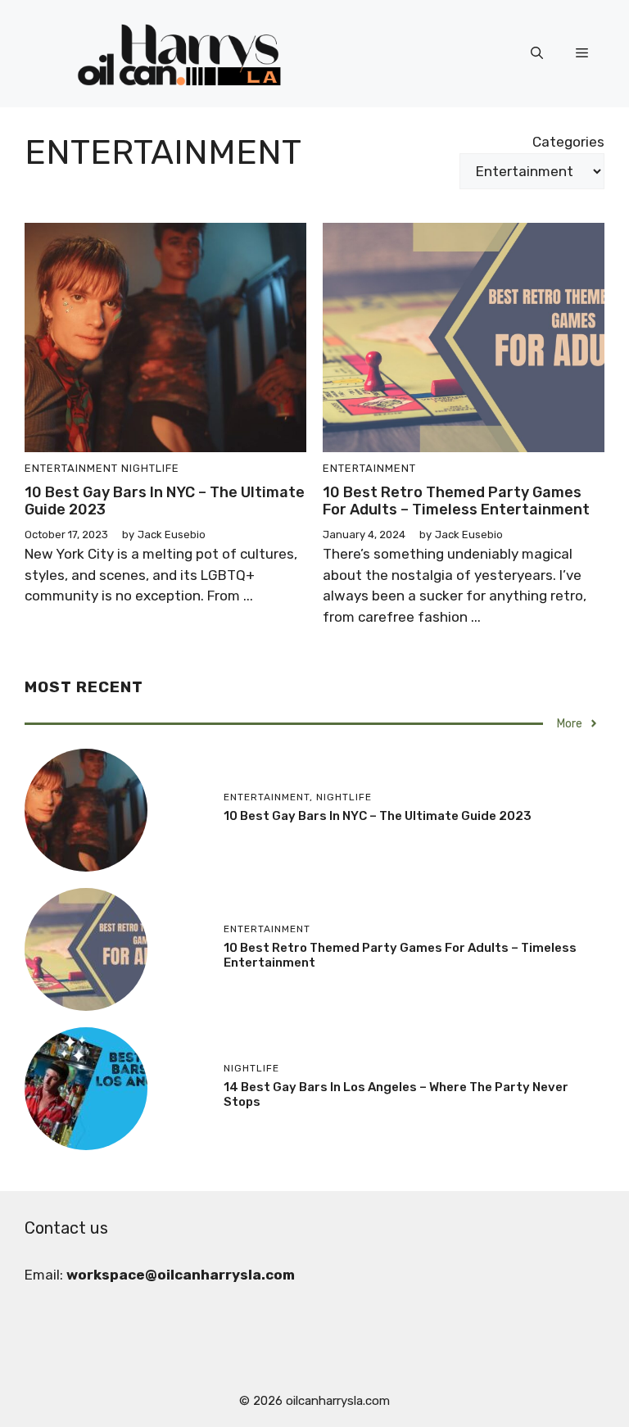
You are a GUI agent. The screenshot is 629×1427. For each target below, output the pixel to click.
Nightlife (150, 468)
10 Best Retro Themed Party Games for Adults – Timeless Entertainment (456, 501)
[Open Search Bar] (536, 54)
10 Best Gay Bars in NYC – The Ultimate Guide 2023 (165, 501)
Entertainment (71, 468)
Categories (568, 142)
